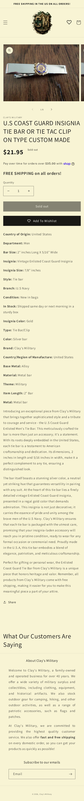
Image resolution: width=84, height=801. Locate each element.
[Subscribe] (70, 774)
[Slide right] (51, 109)
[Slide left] (32, 109)
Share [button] (12, 602)
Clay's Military (45, 794)
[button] (5, 22)
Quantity (8, 182)
